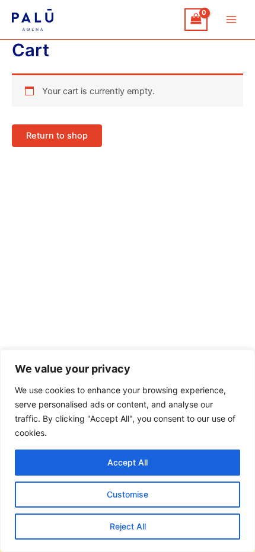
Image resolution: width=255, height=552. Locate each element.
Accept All (127, 462)
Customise (127, 494)
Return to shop (57, 135)
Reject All (128, 526)
